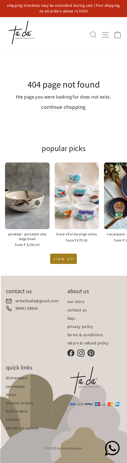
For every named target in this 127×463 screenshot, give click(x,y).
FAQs (71, 318)
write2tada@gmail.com (36, 301)
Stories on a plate (22, 428)
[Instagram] (80, 353)
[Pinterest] (91, 353)
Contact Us (77, 310)
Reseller (13, 420)
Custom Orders (19, 403)
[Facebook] (70, 353)
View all (63, 259)
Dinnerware (16, 378)
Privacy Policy (80, 327)
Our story (76, 302)
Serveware (15, 387)
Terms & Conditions (85, 335)
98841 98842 (26, 308)
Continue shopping (63, 107)
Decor (11, 395)
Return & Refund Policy (88, 343)
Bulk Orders (17, 411)
